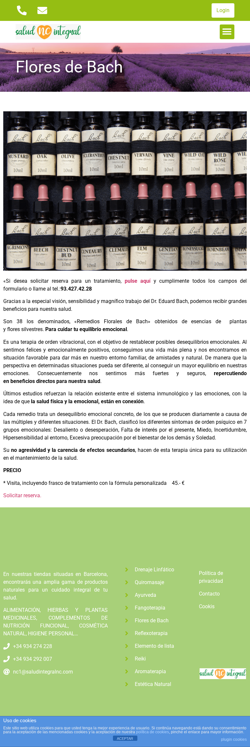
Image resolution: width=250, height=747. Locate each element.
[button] (227, 31)
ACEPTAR (125, 738)
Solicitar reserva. (22, 495)
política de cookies (152, 732)
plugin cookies (234, 739)
